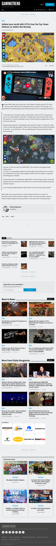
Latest (4, 238)
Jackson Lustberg (7, 245)
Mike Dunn (16, 482)
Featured (9, 238)
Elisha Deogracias (8, 30)
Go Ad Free (32, 14)
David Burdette (6, 257)
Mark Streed (41, 485)
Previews (15, 477)
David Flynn (33, 246)
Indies (12, 216)
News (3, 21)
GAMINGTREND (9, 544)
